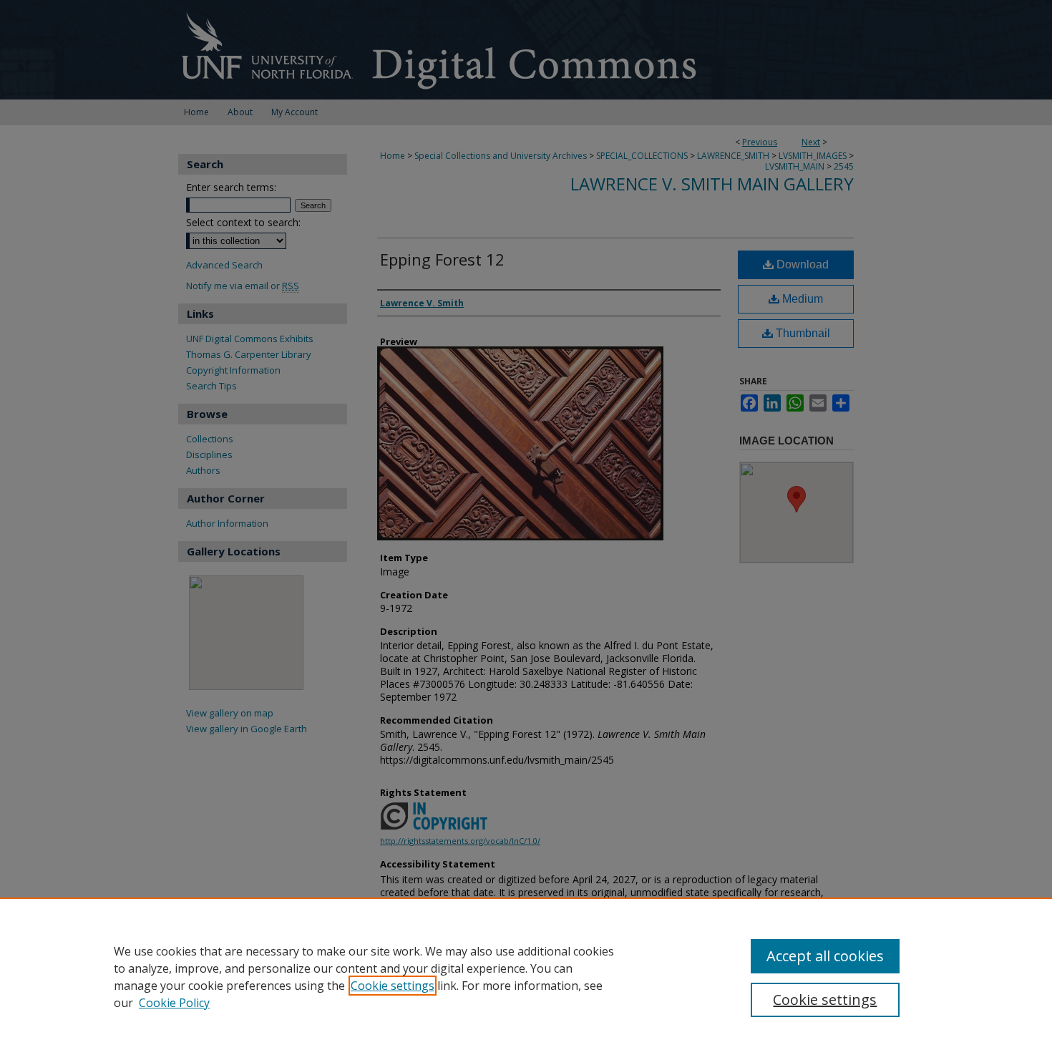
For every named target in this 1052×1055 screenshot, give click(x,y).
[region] (526, 976)
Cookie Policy (174, 1003)
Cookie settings (392, 985)
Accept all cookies (825, 956)
